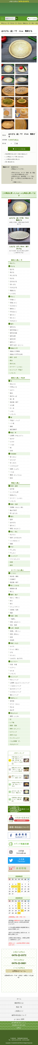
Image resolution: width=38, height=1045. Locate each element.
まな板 (12, 405)
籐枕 (11, 426)
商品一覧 (19, 1007)
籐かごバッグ (14, 695)
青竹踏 (12, 701)
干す (12, 547)
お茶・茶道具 (15, 628)
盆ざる (12, 269)
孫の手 (12, 710)
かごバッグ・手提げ (16, 370)
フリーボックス (15, 559)
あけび (12, 438)
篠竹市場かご (14, 330)
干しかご (13, 553)
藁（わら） (13, 457)
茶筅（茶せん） (15, 634)
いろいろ (12, 373)
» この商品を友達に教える (12, 159)
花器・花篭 (14, 616)
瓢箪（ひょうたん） (16, 475)
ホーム (4, 23)
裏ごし (12, 591)
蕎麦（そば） (15, 643)
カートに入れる (20, 149)
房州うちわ (13, 735)
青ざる (12, 272)
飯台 (11, 393)
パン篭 (12, 423)
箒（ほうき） (14, 513)
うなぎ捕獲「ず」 (15, 741)
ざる (11, 652)
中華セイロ (13, 387)
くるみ (12, 445)
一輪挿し (13, 619)
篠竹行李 (13, 339)
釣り (11, 601)
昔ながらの (14, 713)
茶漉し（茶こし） (15, 631)
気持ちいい (14, 698)
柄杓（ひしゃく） (15, 729)
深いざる (13, 284)
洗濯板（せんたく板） (17, 507)
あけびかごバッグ (15, 689)
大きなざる (13, 287)
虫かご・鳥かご (15, 598)
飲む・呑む (14, 532)
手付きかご (13, 312)
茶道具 (12, 640)
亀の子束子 (13, 510)
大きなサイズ (14, 744)
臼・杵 (12, 408)
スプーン (13, 667)
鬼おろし (12, 263)
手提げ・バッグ (15, 420)
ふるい (12, 411)
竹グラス (13, 535)
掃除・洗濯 (14, 504)
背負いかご (13, 303)
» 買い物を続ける (9, 162)
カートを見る (33, 19)
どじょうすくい (15, 607)
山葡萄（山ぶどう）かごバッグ (19, 683)
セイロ (12, 646)
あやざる (13, 522)
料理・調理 (14, 486)
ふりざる (13, 293)
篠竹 (12, 324)
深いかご (13, 318)
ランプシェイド (15, 738)
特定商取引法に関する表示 (18, 1025)
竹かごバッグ (14, 680)
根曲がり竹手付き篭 (16, 354)
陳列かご (13, 309)
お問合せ (19, 1027)
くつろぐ (13, 573)
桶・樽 (12, 399)
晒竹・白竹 (13, 357)
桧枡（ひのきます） (16, 538)
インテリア (14, 556)
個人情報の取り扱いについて (19, 1022)
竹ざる (12, 23)
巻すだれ (12, 363)
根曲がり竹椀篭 (15, 351)
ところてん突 (14, 492)
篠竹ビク (13, 342)
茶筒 (11, 637)
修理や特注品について (19, 1015)
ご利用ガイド (19, 1011)
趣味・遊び (14, 594)
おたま (12, 670)
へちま (12, 472)
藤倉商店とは (19, 1003)
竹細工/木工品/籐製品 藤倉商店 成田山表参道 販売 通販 (19, 8)
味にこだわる (15, 585)
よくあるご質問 (19, 1019)
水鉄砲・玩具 (14, 610)
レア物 (12, 722)
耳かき (12, 707)
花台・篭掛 (13, 625)
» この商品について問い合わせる (13, 157)
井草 (11, 451)
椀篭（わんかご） (15, 528)
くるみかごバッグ (15, 686)
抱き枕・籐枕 (14, 576)
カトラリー (14, 661)
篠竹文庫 (13, 336)
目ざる (12, 278)
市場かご (13, 300)
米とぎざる (13, 275)
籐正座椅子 (13, 429)
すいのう (13, 655)
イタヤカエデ (14, 466)
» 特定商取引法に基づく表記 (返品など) (15, 154)
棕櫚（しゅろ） (15, 469)
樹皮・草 (13, 432)
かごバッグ (14, 677)
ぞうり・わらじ (15, 704)
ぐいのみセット (15, 541)
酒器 (11, 544)
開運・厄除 (13, 725)
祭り (11, 604)
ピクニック (13, 732)
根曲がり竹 (14, 348)
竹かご (13, 296)
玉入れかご (13, 306)
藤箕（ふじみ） (15, 716)
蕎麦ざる (25, 23)
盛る (37, 23)
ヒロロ (12, 442)
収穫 (11, 562)
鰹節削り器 (13, 588)
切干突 (12, 489)
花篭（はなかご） (15, 622)
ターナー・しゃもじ (16, 367)
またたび (13, 460)
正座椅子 (13, 579)
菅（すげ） (13, 463)
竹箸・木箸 (13, 664)
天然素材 (13, 454)
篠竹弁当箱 (13, 333)
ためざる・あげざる (16, 658)
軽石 (11, 478)
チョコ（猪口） (15, 649)
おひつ (12, 390)
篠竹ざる (13, 327)
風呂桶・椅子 (14, 402)
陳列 (11, 565)
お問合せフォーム (19, 971)
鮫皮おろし (13, 495)
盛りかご (13, 315)
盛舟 (11, 519)
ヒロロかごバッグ (15, 692)
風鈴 (11, 613)
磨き (33, 23)
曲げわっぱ (13, 396)
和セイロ (13, 384)
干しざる (13, 550)
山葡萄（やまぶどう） (17, 435)
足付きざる (13, 281)
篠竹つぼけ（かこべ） (17, 345)
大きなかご (13, 321)
